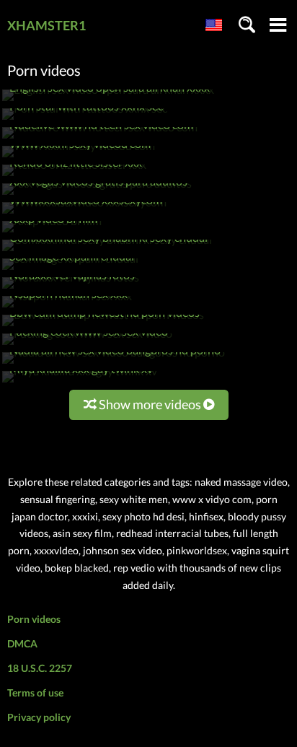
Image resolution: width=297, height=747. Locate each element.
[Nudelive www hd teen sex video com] (100, 138)
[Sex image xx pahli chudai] (70, 269)
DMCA (22, 643)
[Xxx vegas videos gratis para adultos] (97, 194)
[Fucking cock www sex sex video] (87, 344)
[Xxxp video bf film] (52, 232)
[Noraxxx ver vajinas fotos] (70, 288)
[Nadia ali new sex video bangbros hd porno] (113, 363)
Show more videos (150, 404)
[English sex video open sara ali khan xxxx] (108, 101)
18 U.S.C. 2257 (39, 668)
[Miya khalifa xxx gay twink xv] (79, 382)
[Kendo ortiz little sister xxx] (74, 176)
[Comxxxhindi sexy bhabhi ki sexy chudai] (107, 251)
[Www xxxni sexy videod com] (78, 157)
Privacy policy (39, 717)
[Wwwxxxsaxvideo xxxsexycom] (84, 213)
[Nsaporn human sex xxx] (67, 307)
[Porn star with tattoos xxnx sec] (84, 119)
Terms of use (35, 692)
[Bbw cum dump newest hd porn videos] (103, 326)
